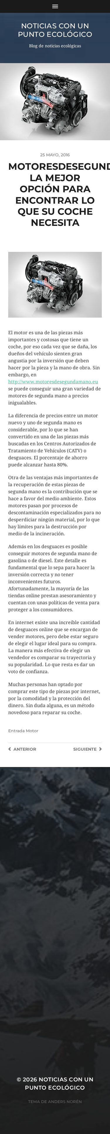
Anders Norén (65, 1101)
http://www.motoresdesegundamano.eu (53, 382)
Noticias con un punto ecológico (55, 30)
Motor (32, 730)
